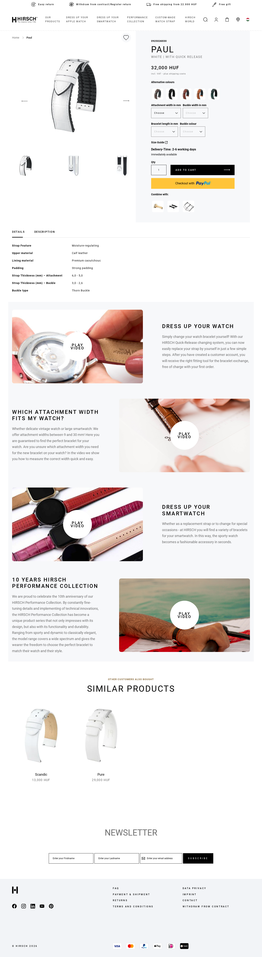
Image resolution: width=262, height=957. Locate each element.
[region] (193, 94)
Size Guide (158, 142)
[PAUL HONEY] (199, 94)
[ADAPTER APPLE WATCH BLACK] (173, 206)
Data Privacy (194, 888)
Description (44, 231)
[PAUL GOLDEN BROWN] (185, 94)
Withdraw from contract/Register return (103, 4)
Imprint (190, 894)
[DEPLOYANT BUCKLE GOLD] (158, 206)
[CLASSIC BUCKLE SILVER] (188, 206)
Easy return (46, 4)
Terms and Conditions (133, 906)
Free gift (225, 4)
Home (16, 37)
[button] (21, 101)
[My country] (248, 19)
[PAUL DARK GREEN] (213, 94)
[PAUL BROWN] (157, 94)
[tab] (18, 231)
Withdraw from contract (206, 906)
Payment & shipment (131, 894)
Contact (190, 900)
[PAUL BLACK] (171, 94)
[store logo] (24, 19)
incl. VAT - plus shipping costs (168, 74)
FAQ (116, 888)
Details (18, 231)
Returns (120, 900)
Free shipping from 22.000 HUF (175, 4)
